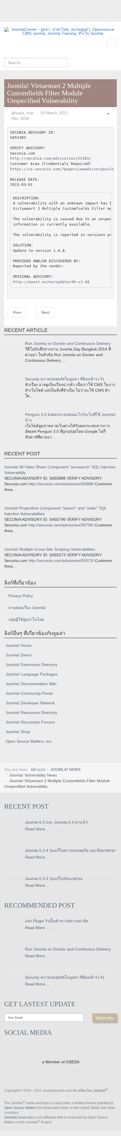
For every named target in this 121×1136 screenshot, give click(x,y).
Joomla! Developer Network (30, 703)
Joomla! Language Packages (31, 674)
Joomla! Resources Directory (31, 712)
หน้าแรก (38, 769)
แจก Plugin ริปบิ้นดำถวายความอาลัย (56, 921)
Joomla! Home (19, 645)
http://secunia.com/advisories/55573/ (61, 560)
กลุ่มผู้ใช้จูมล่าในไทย (26, 619)
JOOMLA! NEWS (65, 769)
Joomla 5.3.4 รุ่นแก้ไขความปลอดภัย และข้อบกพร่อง (70, 850)
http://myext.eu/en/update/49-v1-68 (51, 282)
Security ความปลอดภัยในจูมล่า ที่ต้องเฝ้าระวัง (64, 379)
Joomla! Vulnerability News (33, 775)
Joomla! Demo (19, 655)
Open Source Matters (20, 1108)
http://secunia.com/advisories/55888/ (61, 484)
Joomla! (100, 1091)
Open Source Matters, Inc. (29, 741)
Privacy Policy (20, 596)
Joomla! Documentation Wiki (31, 683)
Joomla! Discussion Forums (30, 722)
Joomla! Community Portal (29, 693)
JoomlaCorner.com (18, 1117)
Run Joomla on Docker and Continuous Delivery (68, 343)
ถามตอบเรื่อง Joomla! (27, 607)
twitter (19, 18)
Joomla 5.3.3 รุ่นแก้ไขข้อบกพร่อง (54, 878)
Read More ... (37, 829)
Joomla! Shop (18, 731)
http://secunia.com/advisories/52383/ (50, 158)
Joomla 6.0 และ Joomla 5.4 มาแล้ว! (56, 822)
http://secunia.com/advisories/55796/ (61, 525)
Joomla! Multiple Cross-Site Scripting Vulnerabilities (49, 549)
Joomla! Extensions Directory (31, 664)
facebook (8, 18)
